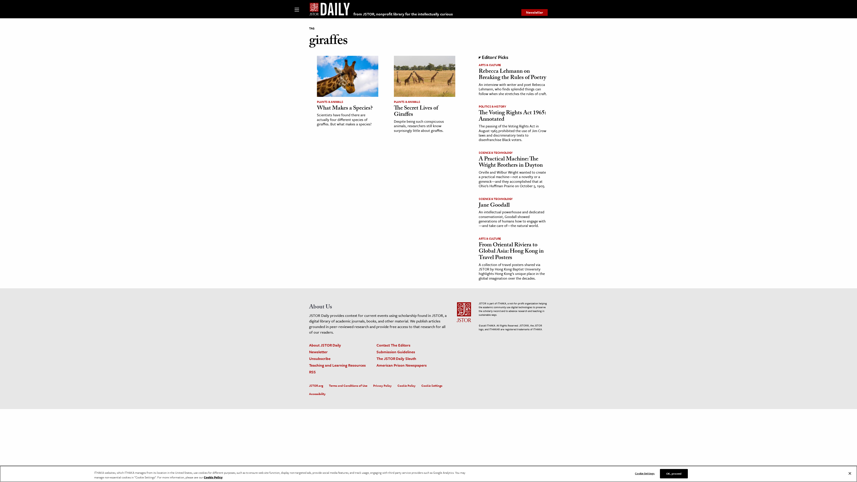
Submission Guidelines (395, 352)
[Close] (850, 473)
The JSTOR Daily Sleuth (396, 358)
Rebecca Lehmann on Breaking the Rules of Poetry (512, 75)
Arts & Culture (490, 65)
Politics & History (492, 106)
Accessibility (317, 394)
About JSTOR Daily (325, 345)
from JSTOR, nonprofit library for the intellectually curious (403, 14)
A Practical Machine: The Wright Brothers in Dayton (511, 163)
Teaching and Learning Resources (337, 365)
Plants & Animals (330, 102)
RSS (312, 372)
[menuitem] (534, 12)
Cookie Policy (406, 385)
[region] (428, 474)
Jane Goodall (494, 206)
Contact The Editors (393, 345)
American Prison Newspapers (401, 365)
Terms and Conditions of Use (348, 385)
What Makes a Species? (345, 109)
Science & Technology (496, 152)
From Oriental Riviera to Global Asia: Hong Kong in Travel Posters (511, 252)
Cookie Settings (431, 385)
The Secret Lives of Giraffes (416, 112)
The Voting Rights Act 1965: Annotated (512, 116)
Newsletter (534, 12)
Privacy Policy (382, 385)
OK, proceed (673, 474)
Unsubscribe (320, 358)
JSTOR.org (316, 385)
